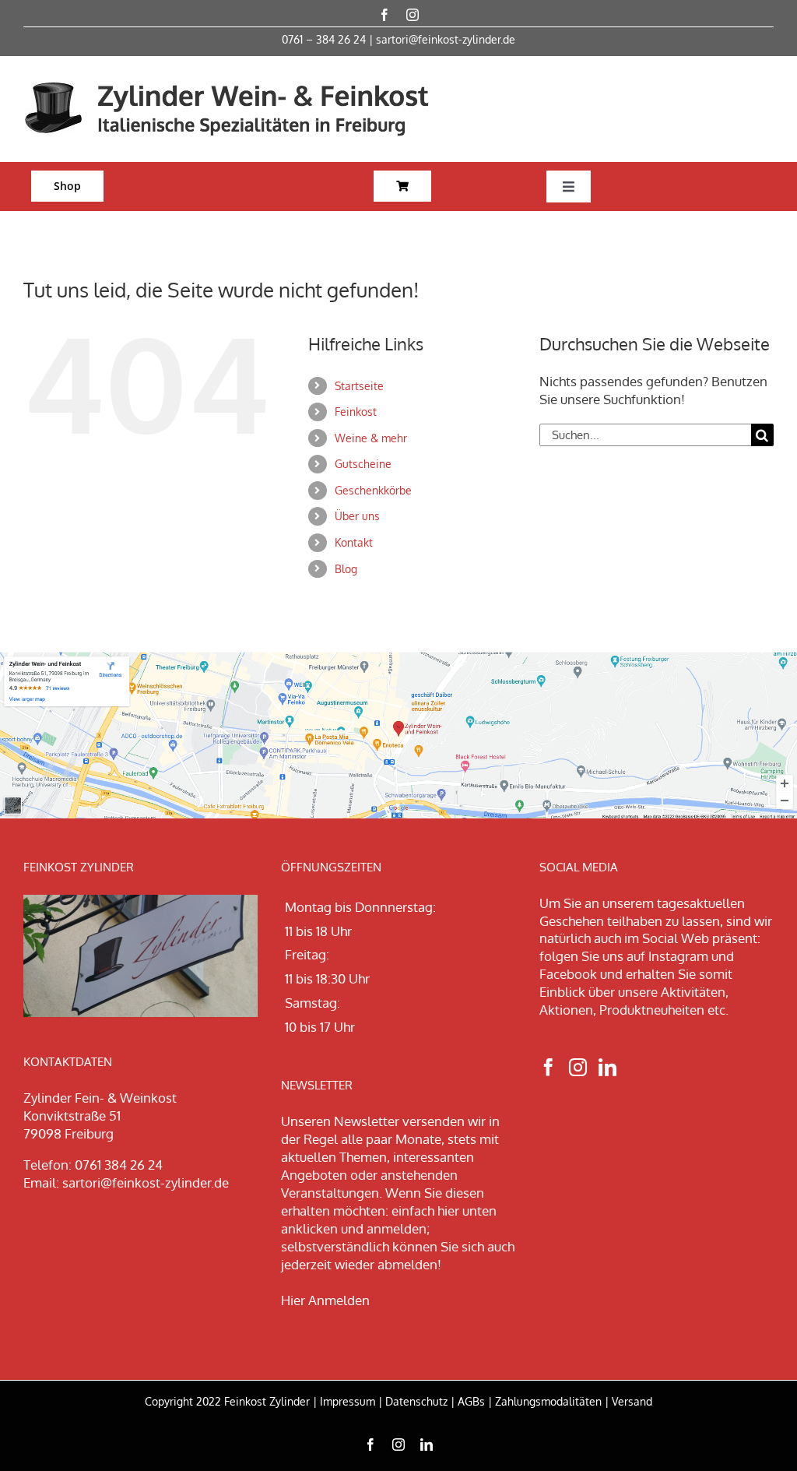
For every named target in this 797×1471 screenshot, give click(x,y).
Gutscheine (363, 463)
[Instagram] (578, 1067)
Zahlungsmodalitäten (548, 1401)
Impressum (347, 1401)
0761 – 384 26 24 (324, 39)
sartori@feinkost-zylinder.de (445, 39)
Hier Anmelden (325, 1300)
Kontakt (354, 542)
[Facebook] (548, 1067)
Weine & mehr (371, 438)
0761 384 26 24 (119, 1164)
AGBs (471, 1401)
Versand (632, 1401)
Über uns (357, 516)
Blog (346, 568)
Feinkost (356, 411)
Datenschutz (416, 1401)
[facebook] (384, 15)
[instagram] (412, 15)
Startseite (359, 385)
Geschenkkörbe (373, 490)
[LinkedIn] (607, 1067)
